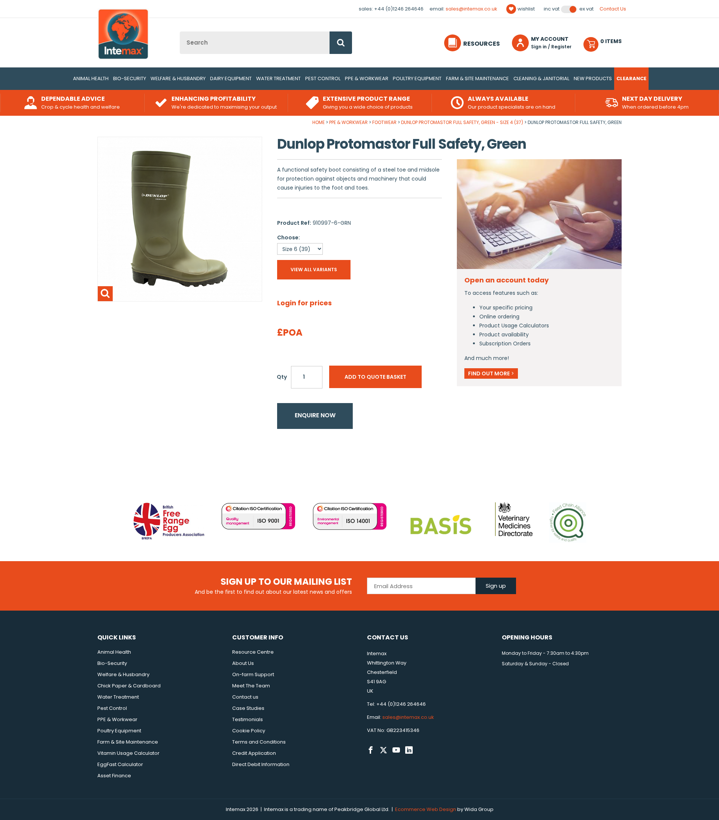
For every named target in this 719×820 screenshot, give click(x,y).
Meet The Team (251, 685)
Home (318, 122)
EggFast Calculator (120, 764)
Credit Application (254, 753)
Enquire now (315, 415)
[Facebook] (370, 750)
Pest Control (322, 78)
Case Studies (248, 708)
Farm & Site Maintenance (477, 78)
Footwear (384, 122)
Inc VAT (551, 9)
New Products (593, 78)
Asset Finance (114, 775)
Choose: (288, 237)
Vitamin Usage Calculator (128, 753)
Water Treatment (278, 78)
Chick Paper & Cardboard (129, 685)
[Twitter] (383, 750)
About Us (243, 663)
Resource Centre (253, 652)
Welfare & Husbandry (178, 78)
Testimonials (247, 719)
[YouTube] (396, 750)
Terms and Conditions (259, 741)
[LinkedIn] (409, 750)
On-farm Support (253, 674)
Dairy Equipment (231, 78)
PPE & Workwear (366, 78)
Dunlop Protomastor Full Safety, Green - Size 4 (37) (462, 122)
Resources (481, 43)
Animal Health (91, 78)
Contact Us (613, 8)
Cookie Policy (248, 730)
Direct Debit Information (260, 764)
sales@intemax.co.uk (471, 8)
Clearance (631, 78)
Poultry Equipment (417, 78)
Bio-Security (129, 78)
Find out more (491, 373)
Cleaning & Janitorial (541, 78)
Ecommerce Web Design (425, 809)
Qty (282, 377)
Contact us (245, 697)
